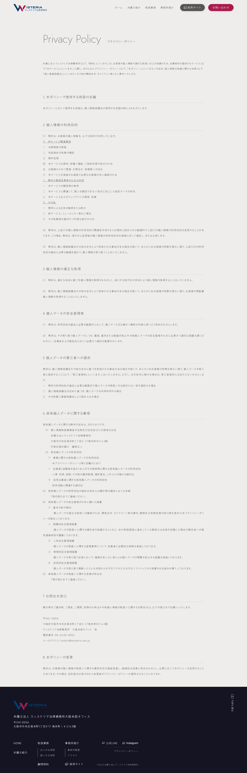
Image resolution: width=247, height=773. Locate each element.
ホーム (118, 7)
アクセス (72, 755)
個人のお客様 (47, 755)
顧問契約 (43, 764)
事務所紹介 (167, 7)
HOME (17, 743)
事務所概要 (74, 750)
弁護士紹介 (134, 7)
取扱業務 (150, 7)
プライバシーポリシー (126, 751)
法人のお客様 (47, 750)
